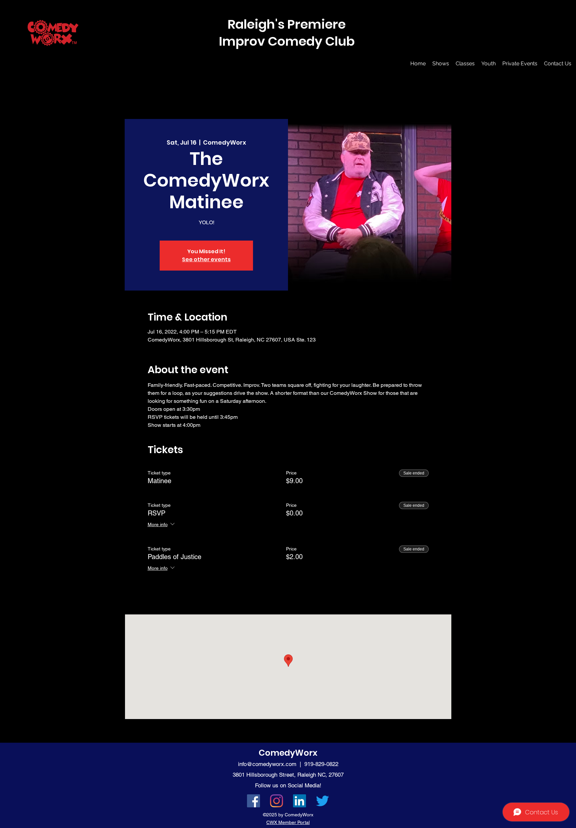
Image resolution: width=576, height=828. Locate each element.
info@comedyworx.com (267, 764)
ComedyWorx (288, 753)
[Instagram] (276, 800)
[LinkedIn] (299, 800)
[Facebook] (253, 800)
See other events (206, 259)
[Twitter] (322, 800)
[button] (440, 64)
